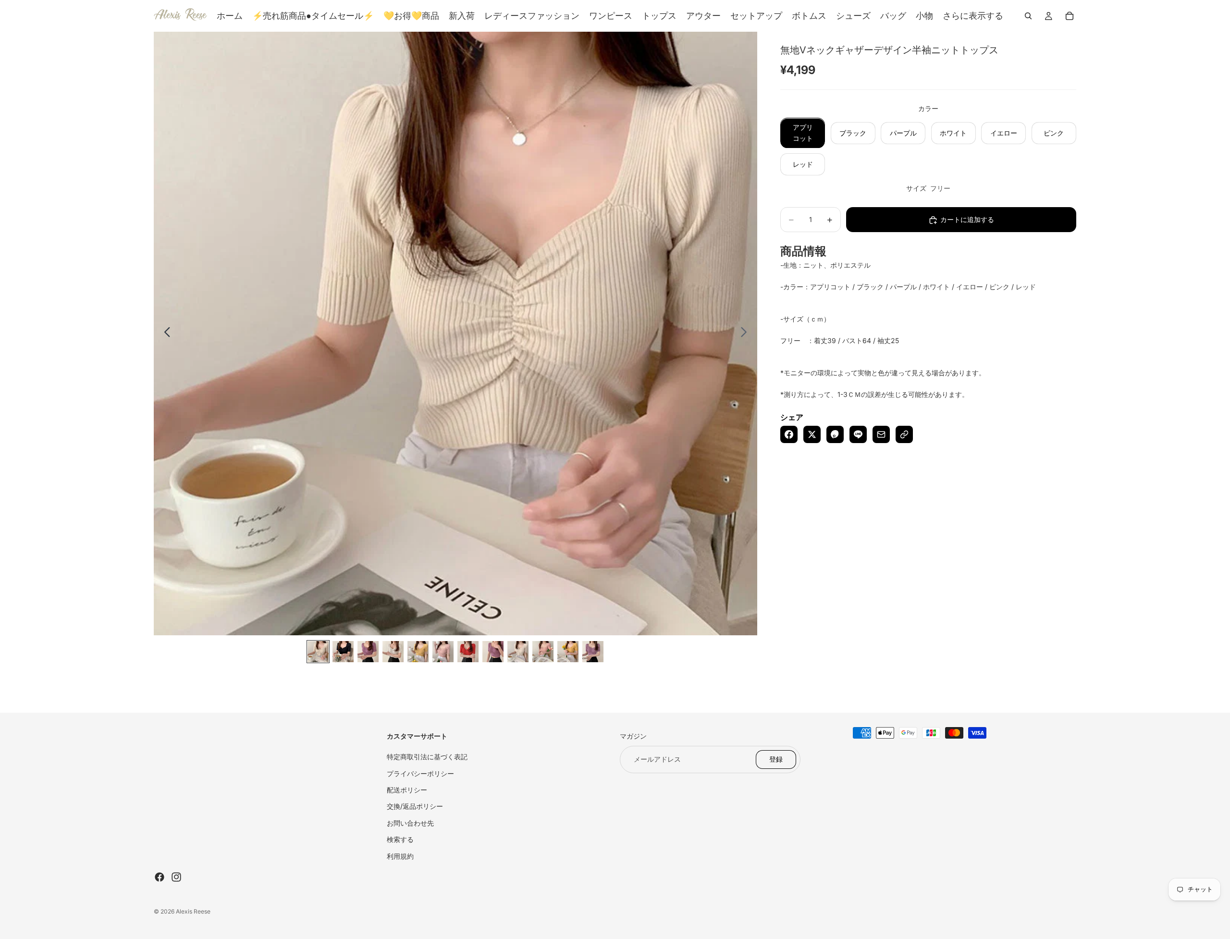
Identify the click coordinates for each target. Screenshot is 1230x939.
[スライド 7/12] (468, 651)
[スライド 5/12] (418, 651)
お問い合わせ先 (410, 823)
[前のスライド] (164, 333)
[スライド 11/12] (567, 651)
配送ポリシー (407, 790)
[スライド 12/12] (592, 651)
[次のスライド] (746, 333)
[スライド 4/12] (393, 651)
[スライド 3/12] (368, 651)
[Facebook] (159, 877)
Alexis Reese (193, 911)
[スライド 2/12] (343, 651)
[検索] (1028, 15)
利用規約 (400, 856)
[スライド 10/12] (543, 651)
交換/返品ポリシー (415, 806)
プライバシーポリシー (420, 773)
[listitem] (973, 15)
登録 (776, 759)
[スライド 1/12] (318, 651)
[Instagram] (176, 877)
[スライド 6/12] (443, 651)
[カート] (1069, 15)
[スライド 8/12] (493, 651)
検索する (400, 839)
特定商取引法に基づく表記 (427, 757)
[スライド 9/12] (518, 651)
